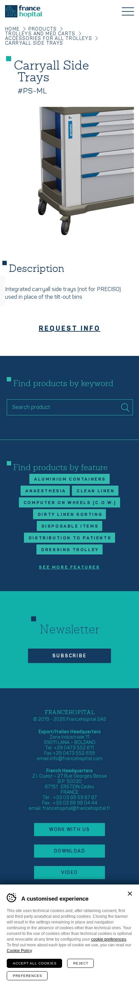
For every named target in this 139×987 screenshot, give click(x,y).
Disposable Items (70, 526)
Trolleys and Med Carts (40, 34)
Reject (80, 963)
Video (69, 872)
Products (42, 29)
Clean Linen (96, 491)
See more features (69, 567)
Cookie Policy (19, 950)
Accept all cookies (35, 963)
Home (12, 29)
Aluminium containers (70, 479)
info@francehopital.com (76, 759)
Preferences (27, 976)
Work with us (69, 829)
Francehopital (23, 11)
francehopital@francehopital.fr (76, 808)
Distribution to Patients (70, 538)
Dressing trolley (70, 549)
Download (69, 851)
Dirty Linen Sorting (70, 514)
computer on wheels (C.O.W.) (70, 502)
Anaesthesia (45, 491)
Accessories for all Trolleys (48, 38)
